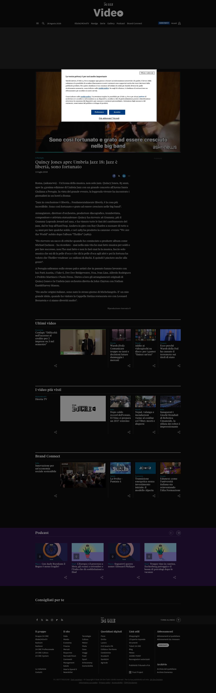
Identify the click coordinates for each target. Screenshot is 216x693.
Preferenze (99, 112)
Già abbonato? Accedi (109, 118)
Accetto (117, 112)
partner (142, 96)
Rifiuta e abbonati (147, 73)
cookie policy (103, 88)
